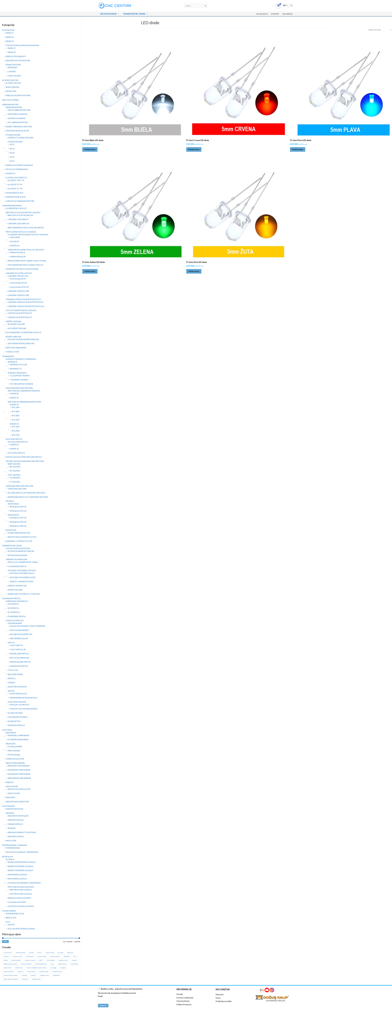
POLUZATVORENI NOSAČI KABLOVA (23, 339)
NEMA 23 (9, 37)
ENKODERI (10, 797)
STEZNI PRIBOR (9, 911)
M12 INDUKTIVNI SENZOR (19, 774)
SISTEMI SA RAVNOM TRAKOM (21, 551)
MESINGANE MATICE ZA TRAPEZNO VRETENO (28, 497)
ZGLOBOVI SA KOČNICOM (21, 634)
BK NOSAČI (12, 67)
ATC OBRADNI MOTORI (18, 122)
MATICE (11, 642)
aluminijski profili (20, 952)
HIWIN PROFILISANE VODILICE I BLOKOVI (26, 250)
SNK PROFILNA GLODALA (21, 890)
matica (52, 964)
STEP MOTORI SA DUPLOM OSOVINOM (22, 45)
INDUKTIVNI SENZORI (15, 763)
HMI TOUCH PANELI (10, 100)
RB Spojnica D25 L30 (18, 511)
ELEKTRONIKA (8, 806)
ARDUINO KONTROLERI (18, 816)
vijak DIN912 (56, 975)
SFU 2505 (15, 420)
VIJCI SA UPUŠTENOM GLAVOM (21, 929)
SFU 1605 (15, 411)
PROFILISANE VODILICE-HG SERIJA (21, 232)
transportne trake (57, 971)
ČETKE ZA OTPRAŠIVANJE (17, 169)
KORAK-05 (14, 393)
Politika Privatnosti (183, 1004)
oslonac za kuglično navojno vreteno (36, 968)
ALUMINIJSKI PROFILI (11, 598)
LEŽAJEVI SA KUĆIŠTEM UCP (20, 313)
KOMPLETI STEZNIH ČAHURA (20, 137)
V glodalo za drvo (44, 975)
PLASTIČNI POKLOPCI (17, 702)
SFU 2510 (15, 435)
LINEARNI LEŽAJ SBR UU (18, 219)
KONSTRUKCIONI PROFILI (17, 601)
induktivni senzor (63, 960)
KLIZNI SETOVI (14, 721)
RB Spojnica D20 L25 (18, 506)
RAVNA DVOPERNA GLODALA (20, 866)
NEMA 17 (9, 33)
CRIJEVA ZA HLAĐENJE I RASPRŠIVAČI (22, 852)
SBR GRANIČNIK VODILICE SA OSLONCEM (26, 227)
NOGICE (11, 691)
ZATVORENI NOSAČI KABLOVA (21, 343)
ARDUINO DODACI (16, 836)
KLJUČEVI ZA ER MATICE (16, 177)
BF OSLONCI (15, 471)
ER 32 (12, 161)
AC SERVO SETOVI (13, 83)
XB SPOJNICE (13, 515)
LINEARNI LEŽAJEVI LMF (18, 295)
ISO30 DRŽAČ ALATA (14, 193)
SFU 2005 (15, 415)
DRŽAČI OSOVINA (13, 321)
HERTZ (41, 960)
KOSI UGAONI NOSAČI (19, 630)
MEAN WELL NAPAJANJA (18, 735)
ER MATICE (10, 173)
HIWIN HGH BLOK (17, 252)
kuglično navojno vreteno (10, 964)
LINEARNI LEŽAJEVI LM (18, 276)
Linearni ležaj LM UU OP (19, 287)
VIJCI (8, 922)
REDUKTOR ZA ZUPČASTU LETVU (22, 537)
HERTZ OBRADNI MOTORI (19, 110)
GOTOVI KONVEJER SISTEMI (18, 548)
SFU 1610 (15, 426)
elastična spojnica (55, 956)
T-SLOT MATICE (16, 645)
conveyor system (17, 956)
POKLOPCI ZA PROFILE (20, 705)
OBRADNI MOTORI (10, 104)
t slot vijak (24, 975)
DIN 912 (11, 924)
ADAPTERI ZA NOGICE (17, 687)
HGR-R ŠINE (15, 237)
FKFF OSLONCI (14, 475)
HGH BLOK (14, 241)
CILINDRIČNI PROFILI (17, 566)
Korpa (218, 998)
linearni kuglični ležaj (41, 964)
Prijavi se (103, 1005)
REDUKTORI (11, 91)
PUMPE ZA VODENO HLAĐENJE (19, 165)
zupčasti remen (36, 979)
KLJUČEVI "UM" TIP (16, 180)
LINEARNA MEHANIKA (12, 205)
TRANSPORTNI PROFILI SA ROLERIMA (22, 269)
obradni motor (19, 968)
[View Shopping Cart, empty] (278, 5)
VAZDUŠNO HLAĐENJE (18, 114)
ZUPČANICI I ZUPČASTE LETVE (19, 541)
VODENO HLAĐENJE (17, 118)
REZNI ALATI (7, 856)
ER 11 (12, 144)
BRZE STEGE (11, 918)
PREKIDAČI (11, 744)
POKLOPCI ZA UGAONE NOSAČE (23, 709)
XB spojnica (25, 979)
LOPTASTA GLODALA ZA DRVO (21, 906)
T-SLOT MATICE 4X (18, 649)
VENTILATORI (12, 786)
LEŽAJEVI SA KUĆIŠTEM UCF (20, 317)
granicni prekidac (16, 960)
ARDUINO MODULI (16, 820)
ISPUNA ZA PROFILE (16, 725)
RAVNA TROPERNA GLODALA (20, 870)
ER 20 (12, 153)
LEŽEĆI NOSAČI (14, 76)
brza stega (60, 952)
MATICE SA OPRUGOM (19, 658)
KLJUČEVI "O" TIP (15, 188)
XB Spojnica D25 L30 (18, 517)
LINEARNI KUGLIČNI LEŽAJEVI (19, 273)
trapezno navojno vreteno (11, 975)
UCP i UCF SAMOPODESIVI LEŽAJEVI (21, 310)
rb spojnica (63, 968)
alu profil (31, 952)
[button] (118, 14)
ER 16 (12, 149)
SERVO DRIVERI (12, 87)
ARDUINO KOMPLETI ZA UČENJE (22, 832)
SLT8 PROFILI (13, 608)
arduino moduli (50, 952)
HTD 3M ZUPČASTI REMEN (21, 384)
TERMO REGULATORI (15, 759)
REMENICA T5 (16, 369)
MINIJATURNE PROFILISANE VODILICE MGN (27, 261)
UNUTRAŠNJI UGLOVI (19, 638)
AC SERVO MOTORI (10, 80)
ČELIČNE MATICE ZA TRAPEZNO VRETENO (26, 493)
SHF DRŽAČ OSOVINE (17, 328)
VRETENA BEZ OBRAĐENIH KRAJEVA (24, 391)
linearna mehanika (26, 964)
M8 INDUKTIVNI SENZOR (18, 766)
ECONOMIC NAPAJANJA (18, 739)
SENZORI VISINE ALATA (16, 197)
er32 (74, 956)
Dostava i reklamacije (184, 998)
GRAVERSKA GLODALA (17, 874)
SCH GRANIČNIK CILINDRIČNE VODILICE (23, 332)
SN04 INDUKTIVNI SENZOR (19, 778)
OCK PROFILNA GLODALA (21, 894)
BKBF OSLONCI (14, 464)
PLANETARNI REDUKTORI (19, 533)
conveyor (6, 956)
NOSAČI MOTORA (13, 65)
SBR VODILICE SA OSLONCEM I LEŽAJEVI (23, 212)
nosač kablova (74, 964)
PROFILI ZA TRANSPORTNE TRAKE (23, 562)
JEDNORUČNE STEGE (15, 913)
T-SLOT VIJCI (13, 670)
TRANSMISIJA (8, 356)
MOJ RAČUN (287, 14)
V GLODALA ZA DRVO (17, 902)
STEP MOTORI (8, 30)
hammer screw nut (30, 960)
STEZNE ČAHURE (13, 135)
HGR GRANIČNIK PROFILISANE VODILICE (25, 265)
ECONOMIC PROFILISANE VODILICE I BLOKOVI (28, 234)
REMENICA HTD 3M (18, 364)
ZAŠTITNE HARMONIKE (16, 348)
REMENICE (12, 362)
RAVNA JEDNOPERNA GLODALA (21, 862)
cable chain (70, 952)
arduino (39, 952)
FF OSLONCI (15, 482)
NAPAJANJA (11, 733)
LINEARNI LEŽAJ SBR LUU (18, 223)
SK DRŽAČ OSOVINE (16, 324)
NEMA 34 (9, 41)
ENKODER (66, 956)
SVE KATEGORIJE (108, 14)
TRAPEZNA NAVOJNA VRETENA (19, 486)
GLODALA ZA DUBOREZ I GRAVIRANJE (24, 883)
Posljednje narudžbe (224, 1001)
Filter (5, 941)
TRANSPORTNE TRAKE (134, 14)
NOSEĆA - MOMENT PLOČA (21, 581)
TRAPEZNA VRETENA (17, 489)
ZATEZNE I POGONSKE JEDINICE (22, 570)
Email (100, 996)
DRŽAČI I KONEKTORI (17, 586)
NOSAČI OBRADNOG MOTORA (19, 126)
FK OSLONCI (15, 478)
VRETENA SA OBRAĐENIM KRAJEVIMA (24, 402)
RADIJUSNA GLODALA (17, 878)
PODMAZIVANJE (13, 848)
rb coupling (53, 968)
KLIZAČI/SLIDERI (15, 713)
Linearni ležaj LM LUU (18, 283)
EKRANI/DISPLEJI (15, 824)
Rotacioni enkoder (9, 971)
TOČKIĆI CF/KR (12, 352)
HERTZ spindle (51, 960)
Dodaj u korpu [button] (90, 149)
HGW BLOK (14, 245)
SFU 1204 (15, 407)
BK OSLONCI (15, 467)
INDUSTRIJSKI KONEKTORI (17, 801)
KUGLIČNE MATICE (14, 439)
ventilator (33, 975)
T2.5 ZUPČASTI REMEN (20, 375)
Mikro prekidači (14, 750)
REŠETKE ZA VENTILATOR (19, 789)
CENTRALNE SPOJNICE (18, 717)
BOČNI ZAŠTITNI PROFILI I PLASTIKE (24, 594)
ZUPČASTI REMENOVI (17, 373)
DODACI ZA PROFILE (15, 620)
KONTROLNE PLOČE (14, 809)
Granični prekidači (15, 746)
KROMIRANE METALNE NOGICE (23, 698)
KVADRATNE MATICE (19, 666)
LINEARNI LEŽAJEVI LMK (18, 291)
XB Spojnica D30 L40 (18, 522)
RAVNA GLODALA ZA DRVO (19, 898)
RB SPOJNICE (13, 504)
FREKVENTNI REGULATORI (17, 131)
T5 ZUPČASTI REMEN (19, 380)
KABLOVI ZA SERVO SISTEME (18, 95)
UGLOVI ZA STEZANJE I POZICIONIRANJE (27, 626)
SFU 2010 (15, 431)
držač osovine (30, 956)
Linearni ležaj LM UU (18, 279)
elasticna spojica (42, 956)
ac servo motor (8, 952)
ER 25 (12, 157)
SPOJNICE (10, 501)
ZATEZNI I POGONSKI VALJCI (22, 573)
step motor (20, 971)
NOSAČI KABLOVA (13, 336)
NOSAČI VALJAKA (15, 590)
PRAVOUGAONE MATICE (20, 662)
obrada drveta (7, 968)
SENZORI (12, 828)
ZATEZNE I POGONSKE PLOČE (23, 577)
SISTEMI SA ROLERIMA (17, 555)
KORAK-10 (14, 398)
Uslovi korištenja (182, 1001)
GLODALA (10, 859)
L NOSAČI (12, 71)
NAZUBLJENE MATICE (19, 653)
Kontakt (275, 14)
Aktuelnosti (262, 14)
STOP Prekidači (14, 755)
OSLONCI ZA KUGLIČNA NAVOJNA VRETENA (25, 461)
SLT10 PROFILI (14, 612)
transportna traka (43, 971)
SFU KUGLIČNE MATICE (18, 442)
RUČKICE (12, 678)
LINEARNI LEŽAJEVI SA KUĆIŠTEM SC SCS (23, 299)
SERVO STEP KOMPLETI (16, 56)
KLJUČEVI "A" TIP (15, 184)
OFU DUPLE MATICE (16, 453)
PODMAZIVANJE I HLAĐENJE (14, 845)
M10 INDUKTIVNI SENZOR (19, 770)
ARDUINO (10, 813)
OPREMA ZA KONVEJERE (16, 559)
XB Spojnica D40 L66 (18, 526)
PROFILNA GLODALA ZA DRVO (21, 887)
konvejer (74, 960)
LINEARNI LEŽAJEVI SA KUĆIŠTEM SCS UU (25, 302)
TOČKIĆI (11, 682)
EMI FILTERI (11, 840)
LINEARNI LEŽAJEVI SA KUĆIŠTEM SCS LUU (26, 306)
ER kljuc (6, 960)
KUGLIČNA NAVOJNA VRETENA (19, 388)
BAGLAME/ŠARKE (15, 674)
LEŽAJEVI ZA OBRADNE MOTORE (20, 201)
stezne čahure (31, 971)
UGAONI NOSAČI (15, 623)
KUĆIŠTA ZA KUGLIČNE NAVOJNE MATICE (24, 457)
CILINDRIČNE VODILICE (16, 208)
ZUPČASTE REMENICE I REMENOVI (21, 359)
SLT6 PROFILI (13, 604)
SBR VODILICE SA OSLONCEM (20, 215)
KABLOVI (9, 782)
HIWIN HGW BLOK (18, 256)
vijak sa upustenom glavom (11, 979)
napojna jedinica (62, 964)
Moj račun (220, 994)
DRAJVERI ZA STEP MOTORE (18, 60)
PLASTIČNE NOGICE (18, 693)
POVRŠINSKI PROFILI (17, 616)
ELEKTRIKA (7, 730)
